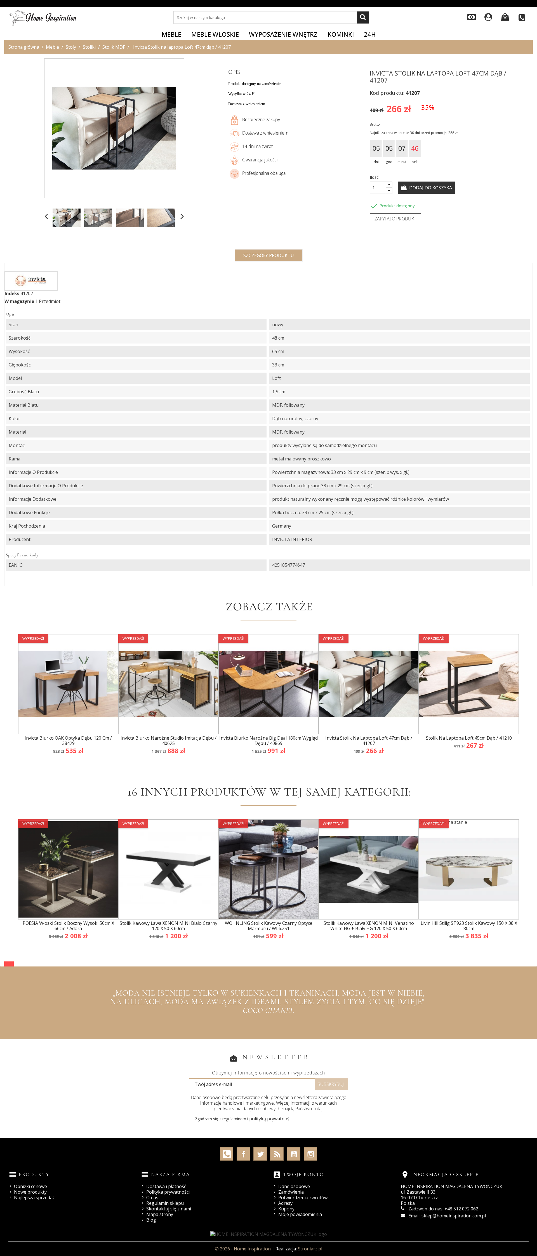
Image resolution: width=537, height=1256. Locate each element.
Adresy (285, 1203)
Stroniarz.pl (310, 1249)
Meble (171, 34)
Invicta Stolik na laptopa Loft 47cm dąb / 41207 (368, 740)
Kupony (286, 1209)
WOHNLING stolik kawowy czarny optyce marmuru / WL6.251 (268, 926)
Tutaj (317, 1109)
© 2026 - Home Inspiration (243, 1249)
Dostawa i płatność (166, 1186)
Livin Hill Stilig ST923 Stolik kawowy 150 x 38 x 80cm (469, 926)
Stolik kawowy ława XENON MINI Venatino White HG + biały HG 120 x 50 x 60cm (369, 926)
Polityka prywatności (168, 1192)
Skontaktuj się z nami (168, 1209)
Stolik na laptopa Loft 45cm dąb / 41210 (469, 738)
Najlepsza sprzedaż (34, 1197)
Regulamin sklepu (165, 1203)
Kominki (341, 34)
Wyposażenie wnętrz (283, 34)
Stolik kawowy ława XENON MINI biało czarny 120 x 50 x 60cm (168, 926)
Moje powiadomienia (300, 1214)
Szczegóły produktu (268, 255)
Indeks (11, 293)
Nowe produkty (30, 1192)
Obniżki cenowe (30, 1186)
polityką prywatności (271, 1119)
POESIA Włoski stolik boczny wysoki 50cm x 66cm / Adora (68, 926)
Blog (151, 1220)
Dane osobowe (294, 1186)
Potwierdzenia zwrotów (303, 1197)
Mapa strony (159, 1214)
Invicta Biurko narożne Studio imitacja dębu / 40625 (168, 740)
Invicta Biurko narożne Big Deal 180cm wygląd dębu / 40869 (268, 740)
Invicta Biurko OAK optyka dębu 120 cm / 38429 (68, 740)
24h (370, 34)
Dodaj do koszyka (430, 188)
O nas (152, 1197)
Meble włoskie (215, 34)
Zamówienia (291, 1192)
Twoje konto (303, 1174)
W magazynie (19, 301)
